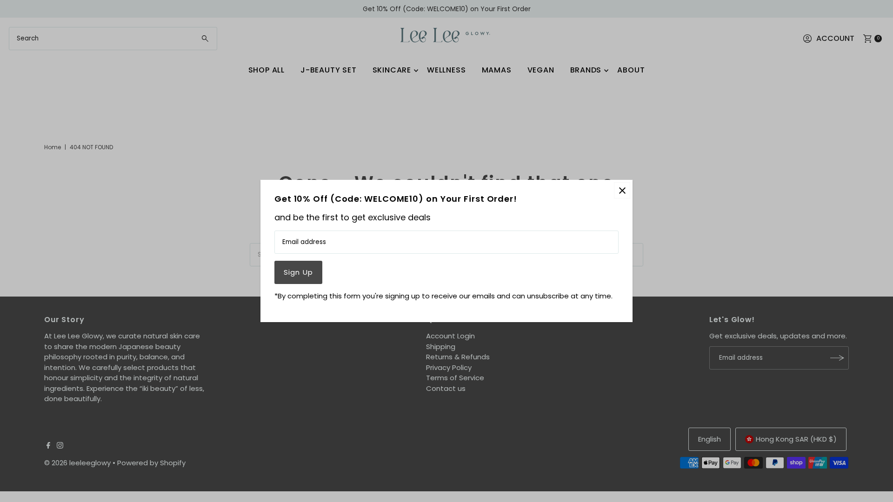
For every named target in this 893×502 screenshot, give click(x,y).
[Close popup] (622, 190)
